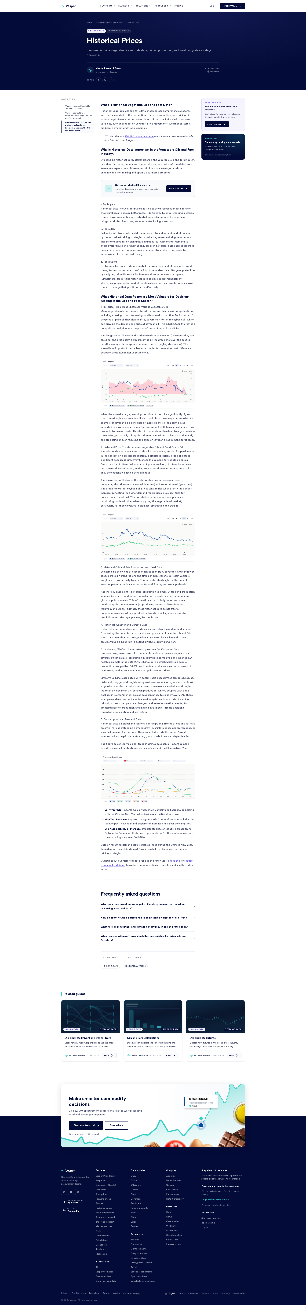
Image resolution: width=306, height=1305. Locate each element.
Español (205, 1293)
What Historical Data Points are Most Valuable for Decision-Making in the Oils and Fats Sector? (78, 126)
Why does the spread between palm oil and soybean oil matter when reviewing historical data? (143, 906)
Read (106, 1055)
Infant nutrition (138, 1258)
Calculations (102, 1240)
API (97, 1267)
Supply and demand (105, 1217)
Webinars (171, 1226)
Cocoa (134, 1190)
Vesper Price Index (105, 1176)
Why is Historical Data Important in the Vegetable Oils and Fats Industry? (78, 115)
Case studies (172, 1221)
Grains (134, 1180)
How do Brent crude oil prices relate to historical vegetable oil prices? (144, 917)
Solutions (142, 6)
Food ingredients (139, 1208)
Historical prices (104, 1208)
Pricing (179, 6)
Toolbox (100, 1249)
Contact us (172, 1190)
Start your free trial (84, 1125)
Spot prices (101, 1194)
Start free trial (176, 189)
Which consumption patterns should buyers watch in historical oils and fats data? (143, 938)
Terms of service (111, 1293)
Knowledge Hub (102, 22)
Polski (215, 1293)
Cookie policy (79, 1293)
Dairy (133, 1176)
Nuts (133, 1217)
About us (170, 1176)
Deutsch (182, 1293)
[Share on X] (104, 79)
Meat (133, 1213)
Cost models (102, 1236)
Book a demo (117, 1125)
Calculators (172, 1240)
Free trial (230, 6)
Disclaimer (94, 1293)
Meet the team (174, 1180)
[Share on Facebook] (111, 79)
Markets (123, 6)
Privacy (65, 1293)
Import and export (105, 1222)
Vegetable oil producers (143, 1281)
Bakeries (135, 1240)
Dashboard (101, 1245)
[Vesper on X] (78, 1192)
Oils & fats (136, 1185)
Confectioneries (139, 1249)
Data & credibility (175, 1199)
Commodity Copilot (106, 1185)
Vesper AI (101, 1180)
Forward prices (103, 1199)
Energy (134, 1226)
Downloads (172, 1230)
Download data (103, 1276)
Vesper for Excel (104, 1272)
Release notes (173, 1244)
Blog (168, 1212)
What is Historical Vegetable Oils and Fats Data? (77, 107)
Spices (134, 1222)
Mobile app (101, 1254)
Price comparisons (105, 1213)
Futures (99, 1203)
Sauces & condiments (141, 1272)
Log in (213, 6)
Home (89, 22)
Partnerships (172, 1194)
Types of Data (132, 22)
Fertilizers (136, 1203)
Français (194, 1293)
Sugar (133, 1194)
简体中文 (225, 1293)
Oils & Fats (118, 22)
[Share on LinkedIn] (98, 79)
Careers (170, 1185)
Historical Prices (119, 31)
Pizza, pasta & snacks (141, 1263)
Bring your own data (106, 1281)
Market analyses (104, 1226)
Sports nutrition (139, 1276)
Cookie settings (131, 1293)
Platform (106, 6)
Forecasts (101, 1190)
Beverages (136, 1199)
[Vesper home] (68, 6)
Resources (161, 6)
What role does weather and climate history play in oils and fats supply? (145, 927)
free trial (175, 861)
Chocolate (136, 1244)
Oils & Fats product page (139, 136)
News (99, 1231)
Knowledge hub (174, 1235)
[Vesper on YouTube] (71, 1192)
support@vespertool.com (215, 1199)
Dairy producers (139, 1253)
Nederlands (239, 1293)
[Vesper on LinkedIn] (64, 1192)
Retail (134, 1267)
